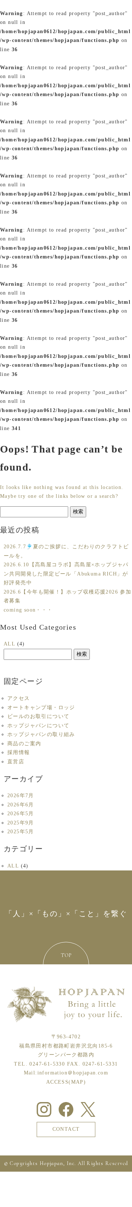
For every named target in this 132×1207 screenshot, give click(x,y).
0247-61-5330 (47, 1064)
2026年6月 (20, 804)
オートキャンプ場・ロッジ (41, 707)
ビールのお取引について (38, 716)
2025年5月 (20, 831)
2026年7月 (20, 795)
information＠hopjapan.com (73, 1073)
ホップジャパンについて (38, 725)
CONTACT (66, 1129)
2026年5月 (20, 813)
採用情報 (18, 752)
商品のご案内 (24, 743)
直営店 (15, 761)
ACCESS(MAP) (66, 1082)
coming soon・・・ (28, 610)
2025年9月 (20, 823)
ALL (9, 644)
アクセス (18, 698)
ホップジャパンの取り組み (41, 734)
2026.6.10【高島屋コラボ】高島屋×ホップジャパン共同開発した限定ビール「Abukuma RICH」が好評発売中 (66, 573)
